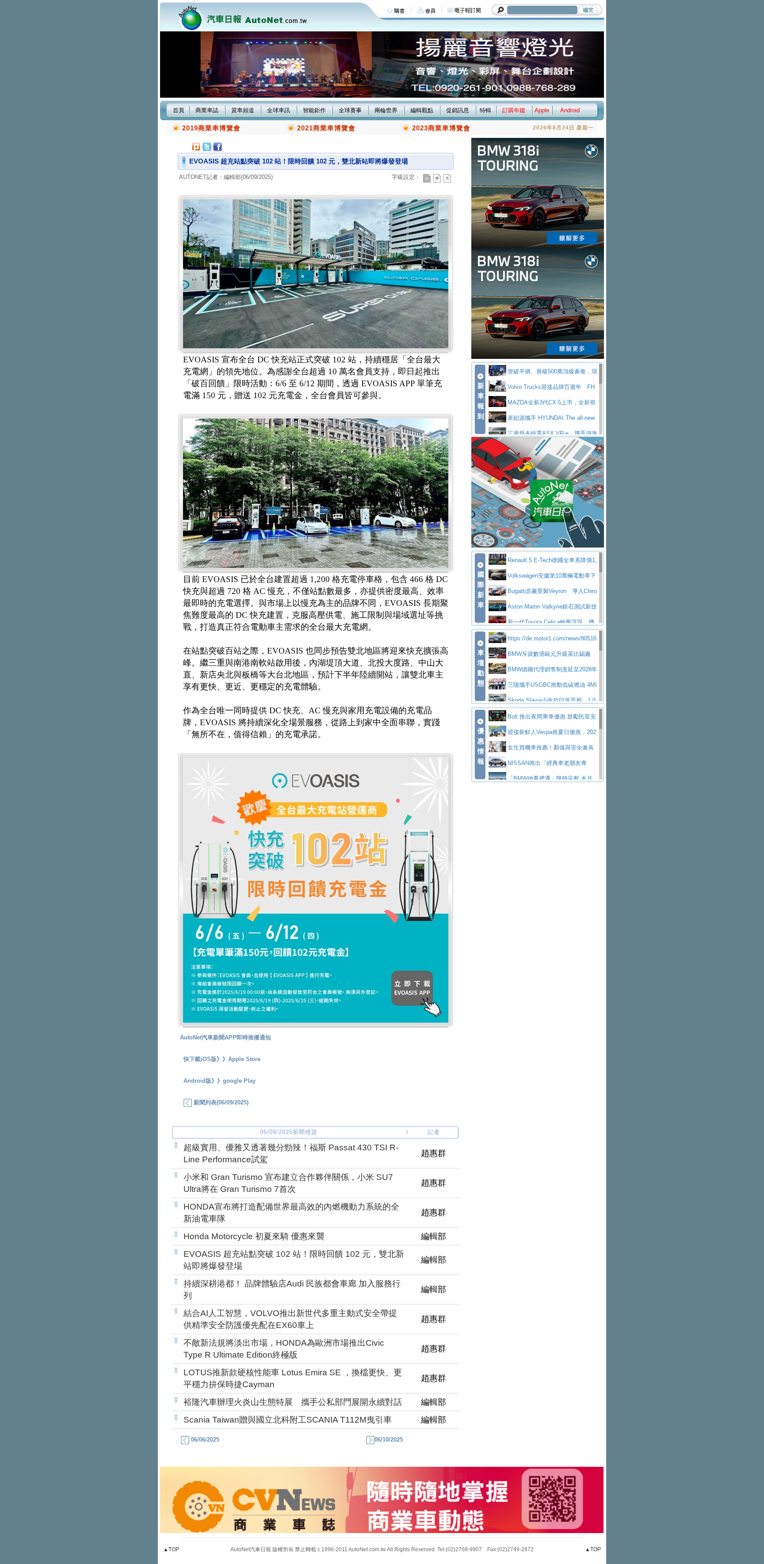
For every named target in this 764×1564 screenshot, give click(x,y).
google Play (239, 1080)
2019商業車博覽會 (211, 128)
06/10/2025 (388, 1439)
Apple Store (244, 1059)
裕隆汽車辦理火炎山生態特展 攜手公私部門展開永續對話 (292, 1402)
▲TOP (171, 1549)
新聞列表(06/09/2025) (220, 1102)
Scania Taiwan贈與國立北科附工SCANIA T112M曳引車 (287, 1419)
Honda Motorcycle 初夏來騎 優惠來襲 (254, 1236)
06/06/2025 (204, 1439)
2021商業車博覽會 (326, 128)
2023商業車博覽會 (441, 128)
